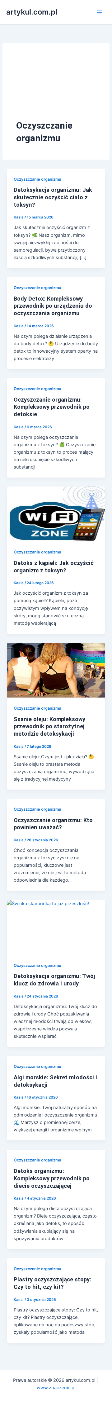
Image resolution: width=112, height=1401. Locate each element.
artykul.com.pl (31, 11)
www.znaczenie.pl (56, 1387)
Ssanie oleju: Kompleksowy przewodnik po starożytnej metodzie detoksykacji (49, 726)
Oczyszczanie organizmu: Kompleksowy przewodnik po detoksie (52, 406)
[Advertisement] (56, 87)
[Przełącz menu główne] (99, 12)
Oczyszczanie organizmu (37, 179)
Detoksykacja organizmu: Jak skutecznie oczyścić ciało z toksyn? (53, 197)
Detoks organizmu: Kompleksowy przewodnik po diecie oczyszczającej (52, 1178)
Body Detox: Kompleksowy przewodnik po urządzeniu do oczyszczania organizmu (53, 305)
